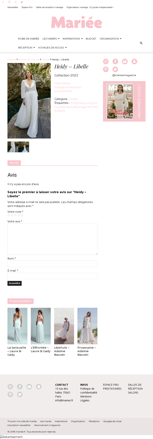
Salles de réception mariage (49, 7)
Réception (25, 47)
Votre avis (14, 221)
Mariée (11, 59)
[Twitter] (22, 2)
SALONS (133, 392)
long (81, 106)
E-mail (12, 270)
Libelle (46, 59)
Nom (11, 258)
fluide (73, 106)
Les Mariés (50, 38)
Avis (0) (14, 162)
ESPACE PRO (111, 384)
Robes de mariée (29, 59)
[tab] (14, 163)
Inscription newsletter (19, 425)
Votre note (15, 211)
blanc (81, 103)
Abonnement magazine (47, 425)
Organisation (109, 38)
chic (88, 103)
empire (63, 106)
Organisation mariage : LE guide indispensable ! (90, 7)
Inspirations (71, 38)
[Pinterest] (15, 2)
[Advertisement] (124, 148)
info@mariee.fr (64, 400)
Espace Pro (27, 7)
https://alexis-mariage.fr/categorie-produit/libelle (68, 87)
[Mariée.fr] (76, 22)
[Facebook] (3, 2)
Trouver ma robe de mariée (22, 421)
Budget (91, 38)
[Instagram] (9, 2)
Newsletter (12, 7)
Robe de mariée (28, 38)
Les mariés (45, 421)
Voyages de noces (51, 47)
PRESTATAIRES (112, 388)
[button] (141, 43)
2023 (73, 103)
